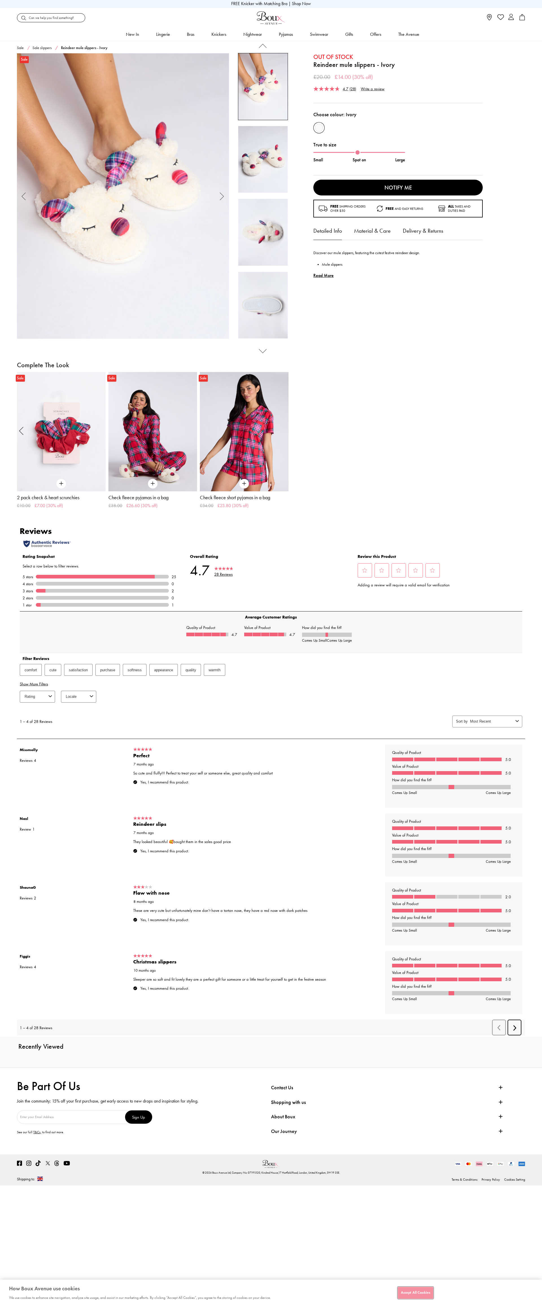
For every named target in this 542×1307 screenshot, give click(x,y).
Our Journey (284, 1131)
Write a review (372, 88)
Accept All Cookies (415, 1292)
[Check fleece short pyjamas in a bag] (244, 432)
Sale (20, 47)
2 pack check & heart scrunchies (48, 497)
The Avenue (408, 34)
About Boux (283, 1117)
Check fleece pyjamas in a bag (138, 497)
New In (132, 34)
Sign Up (138, 1117)
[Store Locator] (489, 19)
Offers (375, 34)
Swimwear (319, 34)
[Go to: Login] (511, 17)
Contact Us (282, 1087)
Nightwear (252, 34)
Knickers (218, 34)
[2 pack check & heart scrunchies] (61, 432)
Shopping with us (288, 1102)
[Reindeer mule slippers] (123, 196)
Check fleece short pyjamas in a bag (235, 497)
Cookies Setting (514, 1179)
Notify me (398, 187)
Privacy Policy (491, 1179)
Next (222, 196)
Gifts (349, 34)
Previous (24, 196)
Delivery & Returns (423, 230)
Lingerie (163, 34)
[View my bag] (522, 19)
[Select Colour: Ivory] (319, 127)
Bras (190, 34)
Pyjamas (286, 34)
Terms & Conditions (464, 1179)
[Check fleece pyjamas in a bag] (152, 432)
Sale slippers (42, 47)
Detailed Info (327, 230)
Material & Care (372, 230)
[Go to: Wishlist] (500, 18)
